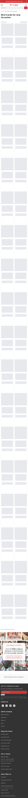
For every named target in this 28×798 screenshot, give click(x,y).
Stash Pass (3, 717)
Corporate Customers (6, 780)
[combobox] (14, 8)
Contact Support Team (6, 769)
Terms (21, 697)
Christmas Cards (5, 737)
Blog (2, 723)
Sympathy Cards (5, 746)
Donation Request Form (7, 786)
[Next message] (26, 1)
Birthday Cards (4, 734)
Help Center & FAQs (6, 763)
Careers (3, 726)
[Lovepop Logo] (14, 5)
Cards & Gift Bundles (6, 740)
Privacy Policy (4, 790)
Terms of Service (5, 793)
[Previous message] (1, 1)
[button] (26, 5)
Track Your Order (5, 766)
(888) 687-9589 (4, 756)
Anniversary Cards (5, 743)
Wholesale (3, 777)
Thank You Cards (5, 749)
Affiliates (3, 783)
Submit (2, 694)
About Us (3, 720)
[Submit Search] (25, 8)
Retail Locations (5, 714)
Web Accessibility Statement (8, 795)
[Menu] (2, 5)
